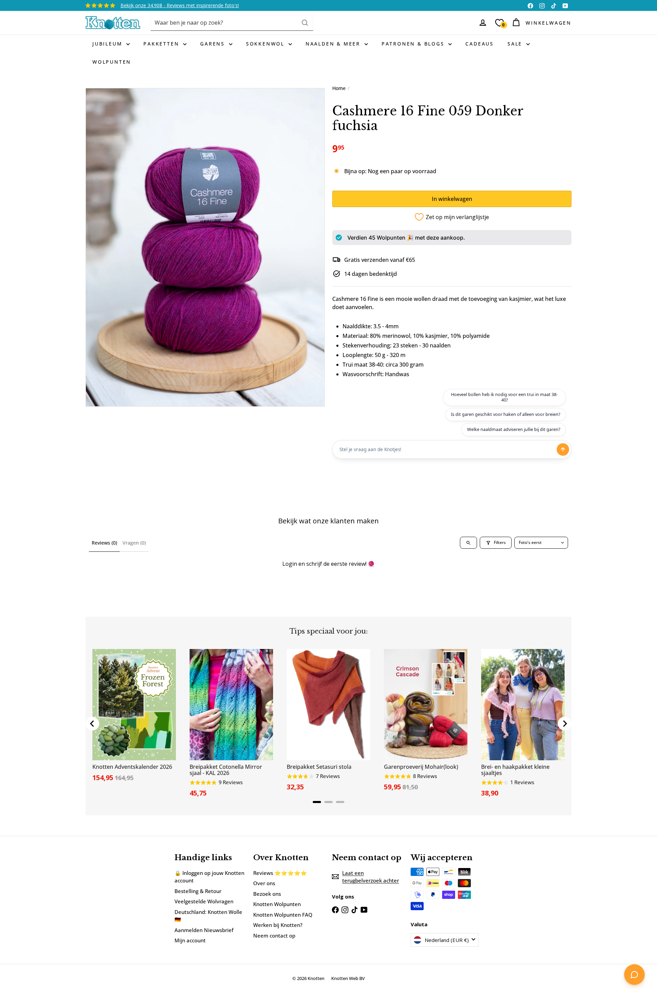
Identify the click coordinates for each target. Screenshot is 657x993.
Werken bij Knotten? (277, 924)
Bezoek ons (267, 893)
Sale (516, 43)
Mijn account (190, 940)
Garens (213, 43)
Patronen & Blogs (414, 43)
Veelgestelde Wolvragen (204, 901)
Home (339, 88)
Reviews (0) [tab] (104, 542)
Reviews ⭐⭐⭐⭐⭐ (280, 872)
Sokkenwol (266, 43)
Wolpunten (111, 62)
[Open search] (468, 543)
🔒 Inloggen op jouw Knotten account (209, 876)
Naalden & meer (334, 43)
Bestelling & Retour (198, 891)
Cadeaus (479, 43)
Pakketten (162, 43)
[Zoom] (205, 247)
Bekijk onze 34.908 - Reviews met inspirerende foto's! (179, 5)
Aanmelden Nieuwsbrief (204, 930)
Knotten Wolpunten (277, 904)
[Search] (305, 23)
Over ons (264, 883)
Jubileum (108, 43)
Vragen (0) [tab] (134, 542)
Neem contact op (274, 935)
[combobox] (232, 23)
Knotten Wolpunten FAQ (282, 914)
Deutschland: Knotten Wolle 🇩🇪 (208, 915)
